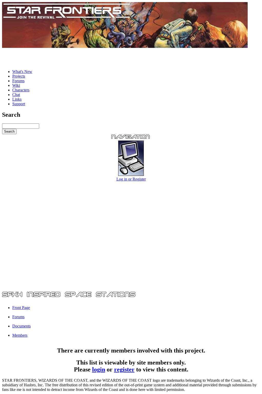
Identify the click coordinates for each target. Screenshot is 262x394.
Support (18, 104)
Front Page (21, 307)
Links (16, 99)
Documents (21, 326)
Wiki (16, 85)
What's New (22, 71)
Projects (18, 76)
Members (19, 335)
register (124, 369)
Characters (20, 90)
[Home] (125, 46)
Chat (16, 94)
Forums (18, 81)
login (98, 369)
